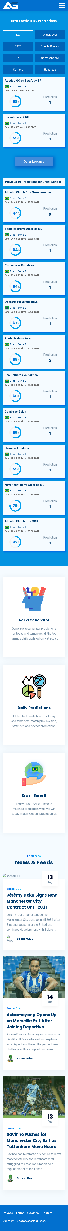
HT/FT (18, 57)
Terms (20, 1213)
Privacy (8, 1213)
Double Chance (50, 46)
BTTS (18, 46)
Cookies (33, 1213)
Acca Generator (34, 620)
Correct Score (50, 57)
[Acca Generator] (10, 5)
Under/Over (50, 34)
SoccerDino (25, 1058)
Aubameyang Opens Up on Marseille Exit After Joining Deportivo (32, 1021)
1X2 (18, 34)
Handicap (50, 69)
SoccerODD (25, 939)
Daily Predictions (34, 707)
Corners (18, 69)
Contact (46, 1213)
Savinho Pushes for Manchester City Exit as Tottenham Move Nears (31, 1141)
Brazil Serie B (34, 795)
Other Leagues (34, 161)
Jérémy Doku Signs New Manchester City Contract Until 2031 (32, 901)
